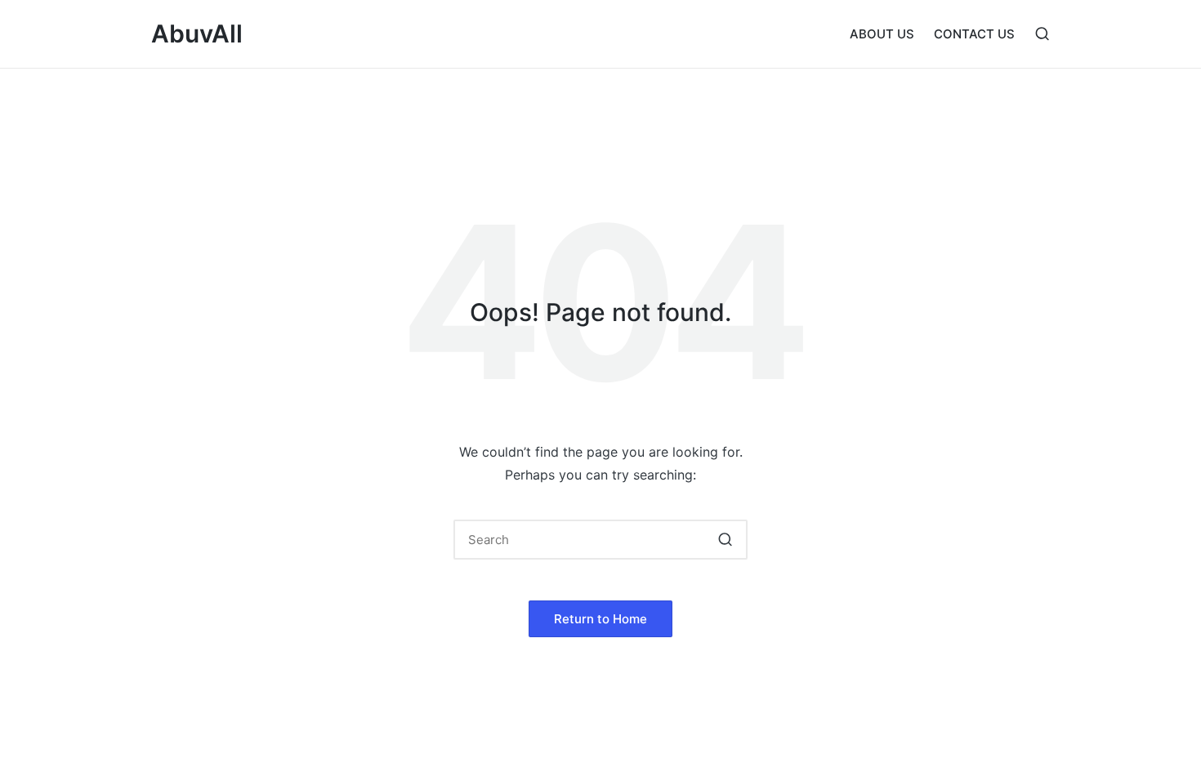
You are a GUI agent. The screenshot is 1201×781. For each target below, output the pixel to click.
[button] (725, 540)
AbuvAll (197, 33)
